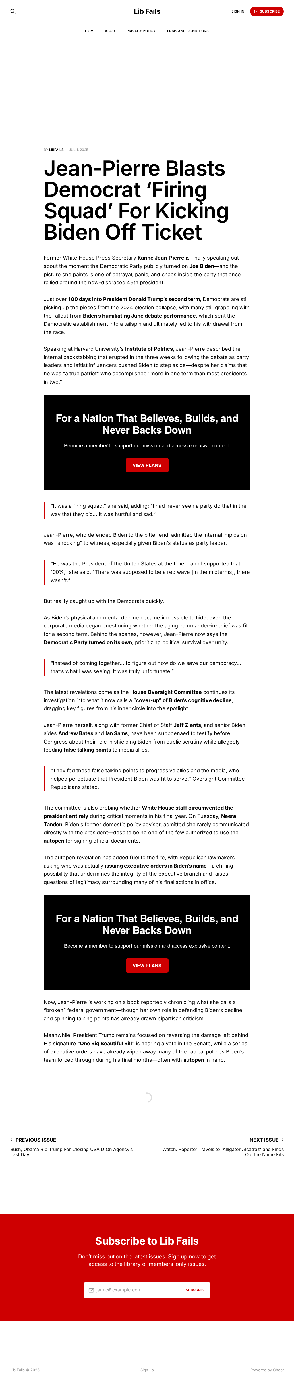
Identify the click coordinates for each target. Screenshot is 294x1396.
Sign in (237, 11)
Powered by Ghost (267, 1370)
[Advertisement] (147, 82)
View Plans (147, 465)
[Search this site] (13, 11)
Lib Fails (147, 11)
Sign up (147, 1370)
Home (90, 31)
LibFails (56, 150)
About (111, 31)
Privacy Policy (141, 31)
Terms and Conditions (187, 31)
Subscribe (270, 11)
